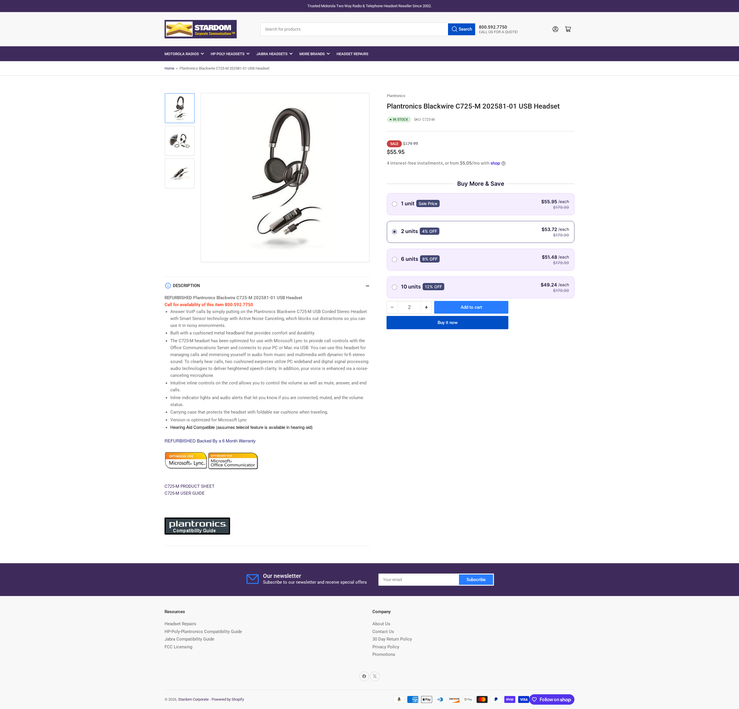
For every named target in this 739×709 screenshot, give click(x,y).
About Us (381, 623)
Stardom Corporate (193, 699)
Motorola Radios (182, 54)
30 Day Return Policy (392, 639)
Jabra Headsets (272, 54)
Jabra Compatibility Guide (189, 639)
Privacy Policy (385, 647)
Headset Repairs (352, 54)
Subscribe (476, 579)
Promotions (383, 654)
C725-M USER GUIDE (185, 493)
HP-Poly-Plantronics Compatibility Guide (203, 631)
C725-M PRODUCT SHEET (189, 486)
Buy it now (448, 322)
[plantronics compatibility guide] (197, 528)
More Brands (312, 54)
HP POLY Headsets (228, 54)
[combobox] (368, 29)
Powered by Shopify (228, 699)
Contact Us (383, 631)
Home (169, 68)
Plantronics (396, 96)
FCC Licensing (178, 647)
